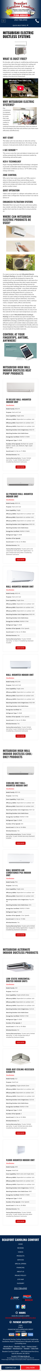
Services (20, 1260)
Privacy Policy (20, 1275)
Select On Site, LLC (25, 1356)
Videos (20, 1252)
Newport (27, 1348)
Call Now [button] (30, 1368)
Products (20, 1256)
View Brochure (10, 405)
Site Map (20, 1279)
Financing (20, 1267)
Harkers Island (31, 1346)
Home (20, 1244)
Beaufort (17, 1346)
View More (20, 467)
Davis (23, 1346)
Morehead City (17, 1348)
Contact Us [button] (10, 1368)
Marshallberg (7, 1348)
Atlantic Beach (8, 1346)
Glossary (20, 1283)
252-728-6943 (20, 1288)
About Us (20, 1271)
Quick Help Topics (20, 25)
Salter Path (34, 1348)
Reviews (20, 1248)
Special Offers (20, 1263)
